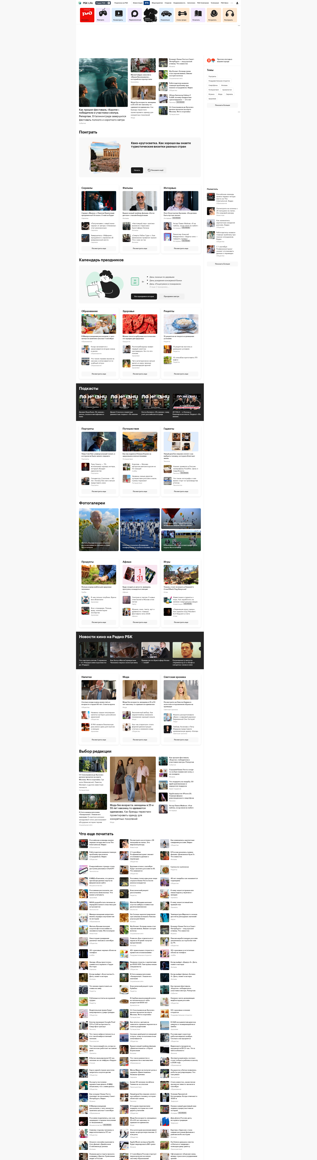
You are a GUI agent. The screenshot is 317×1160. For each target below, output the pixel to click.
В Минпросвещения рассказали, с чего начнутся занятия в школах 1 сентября (97, 337)
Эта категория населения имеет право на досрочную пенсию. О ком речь (143, 1132)
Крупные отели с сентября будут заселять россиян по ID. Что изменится (142, 869)
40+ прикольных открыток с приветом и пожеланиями (142, 951)
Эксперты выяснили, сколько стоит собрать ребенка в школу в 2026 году (184, 1060)
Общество (173, 90)
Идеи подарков (175, 789)
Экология (133, 909)
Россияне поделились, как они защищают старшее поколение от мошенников (102, 1120)
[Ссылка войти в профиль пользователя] (237, 3)
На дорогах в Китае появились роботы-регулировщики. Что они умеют (183, 1072)
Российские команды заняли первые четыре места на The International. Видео (101, 842)
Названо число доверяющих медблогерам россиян (183, 999)
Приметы (174, 897)
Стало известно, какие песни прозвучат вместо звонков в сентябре (183, 1084)
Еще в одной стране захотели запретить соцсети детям (101, 1071)
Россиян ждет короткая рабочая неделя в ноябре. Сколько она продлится (181, 1036)
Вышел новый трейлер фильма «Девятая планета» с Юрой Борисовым (143, 1048)
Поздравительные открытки (140, 955)
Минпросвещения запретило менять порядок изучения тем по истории (101, 917)
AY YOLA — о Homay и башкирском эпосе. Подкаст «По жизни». (187, 414)
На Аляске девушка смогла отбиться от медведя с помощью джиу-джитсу (182, 1144)
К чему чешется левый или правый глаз (182, 904)
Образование (86, 341)
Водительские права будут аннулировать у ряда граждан (101, 1011)
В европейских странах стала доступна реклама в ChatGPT (102, 868)
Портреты (85, 459)
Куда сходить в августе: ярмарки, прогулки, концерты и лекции (137, 588)
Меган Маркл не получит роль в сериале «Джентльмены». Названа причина (143, 1072)
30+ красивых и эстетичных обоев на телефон (182, 951)
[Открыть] (106, 3)
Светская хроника (171, 709)
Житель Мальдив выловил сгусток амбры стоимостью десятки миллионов (142, 905)
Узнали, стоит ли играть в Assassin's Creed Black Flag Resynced (179, 588)
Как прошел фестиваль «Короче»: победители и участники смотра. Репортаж (181, 760)
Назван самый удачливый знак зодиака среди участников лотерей (183, 1108)
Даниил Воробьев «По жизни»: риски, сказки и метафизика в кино (91, 414)
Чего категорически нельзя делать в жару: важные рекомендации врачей (143, 363)
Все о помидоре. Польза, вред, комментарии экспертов (101, 610)
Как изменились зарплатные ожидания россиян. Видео (182, 841)
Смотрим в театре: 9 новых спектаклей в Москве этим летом (143, 599)
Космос (133, 921)
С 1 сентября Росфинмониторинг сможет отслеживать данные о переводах (142, 855)
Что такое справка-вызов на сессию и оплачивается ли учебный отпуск (102, 360)
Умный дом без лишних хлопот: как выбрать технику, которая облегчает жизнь (179, 456)
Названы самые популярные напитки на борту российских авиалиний (103, 714)
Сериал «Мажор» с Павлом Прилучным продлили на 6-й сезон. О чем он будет (97, 214)
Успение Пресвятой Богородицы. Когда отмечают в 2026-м (184, 1096)
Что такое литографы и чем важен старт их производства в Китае (185, 480)
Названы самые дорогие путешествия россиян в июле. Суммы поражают (144, 478)
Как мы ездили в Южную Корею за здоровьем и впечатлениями (137, 455)
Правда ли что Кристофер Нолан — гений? (155, 662)
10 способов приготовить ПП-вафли (185, 358)
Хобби (134, 471)
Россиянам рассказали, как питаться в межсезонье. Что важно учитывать (101, 893)
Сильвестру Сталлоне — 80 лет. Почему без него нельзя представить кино (103, 480)
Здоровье (135, 355)
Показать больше (222, 105)
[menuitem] (121, 3)
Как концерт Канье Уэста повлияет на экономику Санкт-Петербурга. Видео (102, 1096)
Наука (173, 919)
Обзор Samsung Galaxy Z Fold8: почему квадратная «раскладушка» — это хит (180, 97)
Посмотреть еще (99, 248)
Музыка (172, 66)
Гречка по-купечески (180, 867)
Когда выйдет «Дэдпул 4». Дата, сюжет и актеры (184, 963)
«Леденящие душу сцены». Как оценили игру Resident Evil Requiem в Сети (184, 611)
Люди (175, 721)
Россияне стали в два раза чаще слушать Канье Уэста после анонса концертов (143, 881)
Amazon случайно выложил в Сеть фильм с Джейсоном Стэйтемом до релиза (101, 1144)
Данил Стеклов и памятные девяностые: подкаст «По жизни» (124, 413)
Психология (94, 1041)
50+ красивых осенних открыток (180, 1011)
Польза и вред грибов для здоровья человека (96, 588)
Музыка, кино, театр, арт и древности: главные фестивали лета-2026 (143, 611)
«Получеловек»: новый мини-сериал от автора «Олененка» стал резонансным (103, 225)
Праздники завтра (171, 296)
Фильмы (126, 218)
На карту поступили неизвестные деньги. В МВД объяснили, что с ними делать (101, 1084)
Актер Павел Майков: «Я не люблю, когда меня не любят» (185, 224)
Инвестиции (178, 604)
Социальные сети (176, 78)
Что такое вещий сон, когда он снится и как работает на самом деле (103, 1048)
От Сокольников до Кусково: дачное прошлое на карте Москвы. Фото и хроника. (91, 781)
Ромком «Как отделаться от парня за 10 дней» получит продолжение (141, 941)
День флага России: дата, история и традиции (181, 1119)
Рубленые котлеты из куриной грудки (102, 999)
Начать (137, 170)
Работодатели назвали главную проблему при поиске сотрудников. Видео (181, 85)
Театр (134, 604)
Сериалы (84, 218)
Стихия (92, 1063)
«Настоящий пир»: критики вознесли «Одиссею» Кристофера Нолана (143, 225)
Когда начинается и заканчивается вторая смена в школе (103, 348)
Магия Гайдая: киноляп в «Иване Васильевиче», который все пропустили (141, 77)
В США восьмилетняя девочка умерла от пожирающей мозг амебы (183, 1024)
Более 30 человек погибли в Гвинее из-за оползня (142, 1083)
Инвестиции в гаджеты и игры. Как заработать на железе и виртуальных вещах (185, 599)
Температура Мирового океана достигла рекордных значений (184, 916)
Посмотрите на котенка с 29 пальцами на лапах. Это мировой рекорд (142, 842)
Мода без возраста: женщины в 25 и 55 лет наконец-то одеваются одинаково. (143, 109)
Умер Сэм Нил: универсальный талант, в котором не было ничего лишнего (98, 455)
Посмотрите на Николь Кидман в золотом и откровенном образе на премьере (178, 704)
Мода (133, 117)
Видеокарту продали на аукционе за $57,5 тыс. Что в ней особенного (183, 1048)
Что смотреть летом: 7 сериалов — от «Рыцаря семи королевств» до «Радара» (93, 663)
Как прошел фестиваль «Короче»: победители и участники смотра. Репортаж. (102, 115)
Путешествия (174, 114)
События (82, 123)
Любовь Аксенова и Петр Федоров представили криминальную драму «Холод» (185, 728)
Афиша (125, 592)
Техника (172, 102)
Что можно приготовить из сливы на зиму (100, 987)
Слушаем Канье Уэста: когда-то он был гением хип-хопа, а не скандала (181, 772)
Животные (134, 847)
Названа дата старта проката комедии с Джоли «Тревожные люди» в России (102, 1156)
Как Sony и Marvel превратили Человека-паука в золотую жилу (124, 662)
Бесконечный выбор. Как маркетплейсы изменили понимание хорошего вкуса (143, 714)
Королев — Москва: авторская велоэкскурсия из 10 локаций (144, 466)
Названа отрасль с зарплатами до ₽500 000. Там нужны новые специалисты (143, 964)
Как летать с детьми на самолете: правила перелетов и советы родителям (143, 1024)
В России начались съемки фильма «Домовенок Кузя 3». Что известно (183, 854)
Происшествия (136, 1087)
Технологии (177, 485)
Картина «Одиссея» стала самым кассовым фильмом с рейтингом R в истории (183, 1132)
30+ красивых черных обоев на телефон (102, 951)
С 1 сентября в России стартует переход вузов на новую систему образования (143, 1156)
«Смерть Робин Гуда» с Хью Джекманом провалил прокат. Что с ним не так (144, 237)
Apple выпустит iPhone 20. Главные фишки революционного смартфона (181, 796)
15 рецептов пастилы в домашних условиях (182, 347)
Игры (166, 592)
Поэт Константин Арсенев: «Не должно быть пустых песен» (180, 214)
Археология (134, 1005)
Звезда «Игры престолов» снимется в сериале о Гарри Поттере (101, 964)
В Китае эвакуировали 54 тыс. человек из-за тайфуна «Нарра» (102, 1059)
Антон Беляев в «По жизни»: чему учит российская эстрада (155, 413)
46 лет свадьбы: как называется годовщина (184, 880)
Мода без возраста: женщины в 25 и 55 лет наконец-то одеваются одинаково (139, 703)
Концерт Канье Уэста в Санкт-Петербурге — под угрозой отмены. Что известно (181, 61)
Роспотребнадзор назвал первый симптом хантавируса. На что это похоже (142, 349)
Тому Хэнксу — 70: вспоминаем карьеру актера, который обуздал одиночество (103, 467)
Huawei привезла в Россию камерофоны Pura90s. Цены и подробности (185, 468)
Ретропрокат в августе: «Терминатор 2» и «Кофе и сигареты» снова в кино (183, 663)
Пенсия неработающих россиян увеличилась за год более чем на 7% (184, 941)
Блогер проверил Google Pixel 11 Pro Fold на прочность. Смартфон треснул (102, 1024)
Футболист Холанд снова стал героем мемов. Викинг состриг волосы (180, 73)
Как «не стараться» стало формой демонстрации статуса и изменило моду (143, 726)
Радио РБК (100, 3)
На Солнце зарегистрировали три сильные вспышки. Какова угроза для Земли (143, 917)
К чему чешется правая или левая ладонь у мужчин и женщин (182, 893)
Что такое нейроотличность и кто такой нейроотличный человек (102, 1036)
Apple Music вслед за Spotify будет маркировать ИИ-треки (142, 1143)
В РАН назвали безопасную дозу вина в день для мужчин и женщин (103, 726)
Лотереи (174, 1113)
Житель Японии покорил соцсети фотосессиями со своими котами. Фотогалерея (101, 929)
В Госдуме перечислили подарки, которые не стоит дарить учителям (141, 1108)
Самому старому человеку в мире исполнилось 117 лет (101, 1131)
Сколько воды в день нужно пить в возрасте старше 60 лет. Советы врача (98, 703)
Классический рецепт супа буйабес (141, 987)
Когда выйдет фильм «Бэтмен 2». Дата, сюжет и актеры (183, 975)
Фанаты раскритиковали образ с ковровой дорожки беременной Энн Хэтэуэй (184, 716)
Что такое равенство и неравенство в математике (141, 1059)
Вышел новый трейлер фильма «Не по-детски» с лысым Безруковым (139, 214)
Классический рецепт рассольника (139, 892)
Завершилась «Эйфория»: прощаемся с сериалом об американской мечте (102, 237)
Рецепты (167, 341)
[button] (140, 219)
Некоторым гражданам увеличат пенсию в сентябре (101, 939)
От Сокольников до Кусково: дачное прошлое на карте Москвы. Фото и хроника (181, 109)
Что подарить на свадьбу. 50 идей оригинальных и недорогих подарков (181, 784)
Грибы (83, 592)
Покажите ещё (157, 170)
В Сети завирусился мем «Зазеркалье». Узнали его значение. (92, 817)
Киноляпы (135, 82)
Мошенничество (95, 885)
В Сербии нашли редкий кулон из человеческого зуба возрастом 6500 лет (143, 1000)
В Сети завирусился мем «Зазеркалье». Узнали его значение (141, 976)
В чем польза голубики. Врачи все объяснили (103, 598)
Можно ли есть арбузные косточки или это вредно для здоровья (139, 337)
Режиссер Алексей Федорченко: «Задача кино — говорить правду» (185, 236)
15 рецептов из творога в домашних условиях (179, 337)
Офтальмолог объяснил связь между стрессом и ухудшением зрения (184, 1156)
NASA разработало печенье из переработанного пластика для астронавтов (102, 905)
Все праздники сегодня (144, 296)
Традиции (174, 1101)
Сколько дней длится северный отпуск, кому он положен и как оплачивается (143, 1036)
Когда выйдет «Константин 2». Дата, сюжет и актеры (102, 975)
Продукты (126, 341)
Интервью (167, 218)
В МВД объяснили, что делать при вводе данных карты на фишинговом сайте (101, 881)
